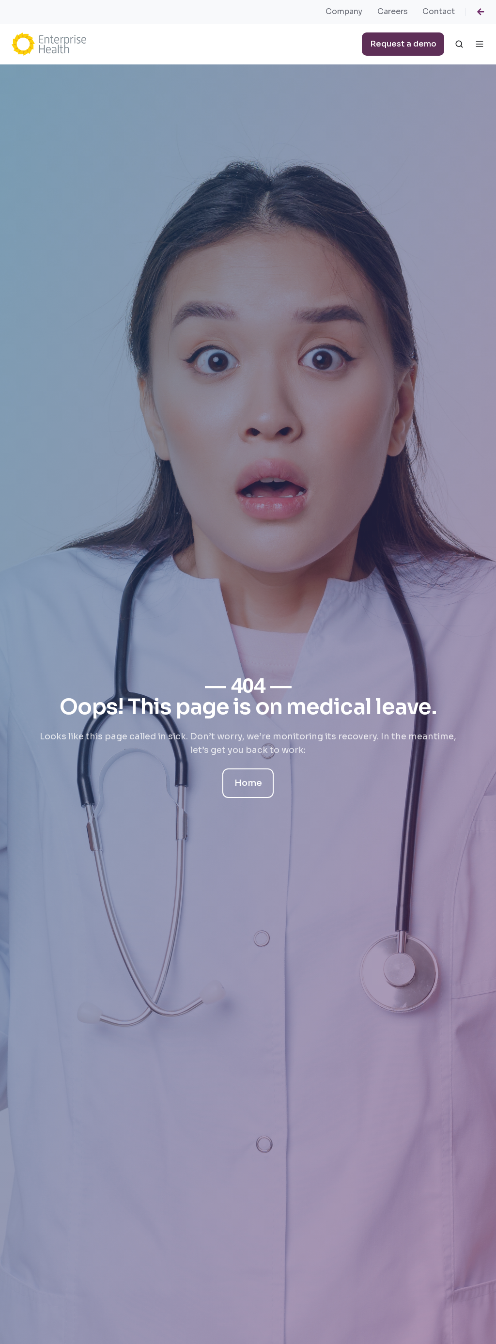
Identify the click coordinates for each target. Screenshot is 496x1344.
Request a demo (403, 44)
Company (344, 11)
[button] (459, 44)
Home (248, 783)
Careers (392, 11)
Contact (438, 11)
